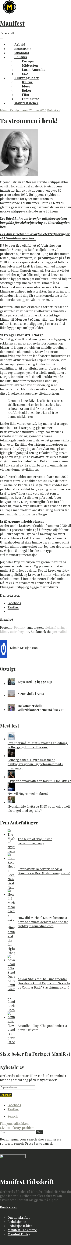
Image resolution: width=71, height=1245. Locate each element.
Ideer (26, 86)
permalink (60, 632)
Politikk (20, 57)
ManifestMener (26, 103)
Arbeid (19, 44)
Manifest (12, 23)
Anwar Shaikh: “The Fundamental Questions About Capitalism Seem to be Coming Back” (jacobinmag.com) (44, 983)
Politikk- (53, 110)
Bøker (26, 90)
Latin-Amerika (33, 70)
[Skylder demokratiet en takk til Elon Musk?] (11, 777)
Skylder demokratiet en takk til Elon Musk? (39, 781)
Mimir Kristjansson (14, 110)
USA (25, 74)
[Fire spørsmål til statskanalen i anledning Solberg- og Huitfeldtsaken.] (11, 739)
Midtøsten (30, 65)
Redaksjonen (17, 1222)
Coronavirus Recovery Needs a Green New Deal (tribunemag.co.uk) (44, 871)
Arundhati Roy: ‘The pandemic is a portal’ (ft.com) (42, 1028)
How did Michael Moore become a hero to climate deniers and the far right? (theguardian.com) (43, 922)
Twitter (13, 1109)
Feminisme (30, 99)
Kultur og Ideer (26, 78)
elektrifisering (55, 627)
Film (25, 95)
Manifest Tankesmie (22, 1230)
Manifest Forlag (19, 1234)
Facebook (14, 1105)
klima (4, 632)
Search (13, 1116)
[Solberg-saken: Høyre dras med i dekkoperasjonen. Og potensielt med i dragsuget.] (11, 756)
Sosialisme (22, 49)
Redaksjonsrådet (20, 1226)
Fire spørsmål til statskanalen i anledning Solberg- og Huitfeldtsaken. (38, 745)
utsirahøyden (19, 632)
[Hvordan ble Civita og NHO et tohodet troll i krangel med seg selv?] (11, 802)
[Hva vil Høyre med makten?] (11, 789)
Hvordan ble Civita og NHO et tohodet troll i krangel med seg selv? (39, 808)
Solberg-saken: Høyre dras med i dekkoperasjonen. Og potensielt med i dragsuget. (35, 764)
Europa (28, 61)
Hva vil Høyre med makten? (28, 794)
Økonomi (21, 53)
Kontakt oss (8, 1207)
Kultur (27, 82)
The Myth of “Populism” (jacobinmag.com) (35, 841)
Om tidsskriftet (19, 1217)
